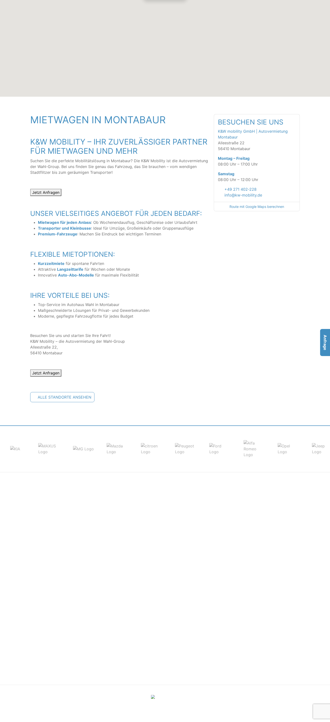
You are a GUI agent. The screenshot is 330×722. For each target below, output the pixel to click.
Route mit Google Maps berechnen (257, 206)
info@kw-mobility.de (243, 195)
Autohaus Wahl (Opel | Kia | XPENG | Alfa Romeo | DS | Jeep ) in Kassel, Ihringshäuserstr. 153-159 (257, 583)
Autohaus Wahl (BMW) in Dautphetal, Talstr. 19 (256, 513)
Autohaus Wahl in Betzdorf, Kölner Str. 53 (159, 525)
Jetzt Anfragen (45, 192)
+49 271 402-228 (240, 189)
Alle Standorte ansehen (64, 397)
